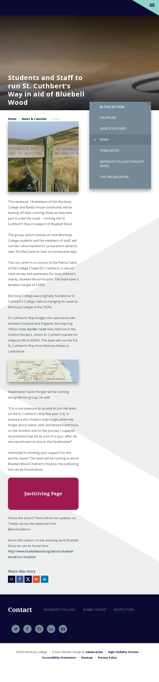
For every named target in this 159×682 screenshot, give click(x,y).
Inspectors (124, 610)
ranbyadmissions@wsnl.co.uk (72, 637)
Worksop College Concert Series (122, 164)
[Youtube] (63, 629)
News (104, 139)
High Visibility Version (123, 652)
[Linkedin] (51, 629)
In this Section (112, 107)
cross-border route (32, 329)
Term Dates (109, 151)
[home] (12, 7)
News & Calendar (34, 119)
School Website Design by (77, 652)
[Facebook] (27, 629)
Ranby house (94, 610)
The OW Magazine (114, 177)
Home (12, 119)
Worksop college (59, 610)
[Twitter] (15, 629)
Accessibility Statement (59, 657)
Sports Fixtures (113, 128)
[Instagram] (39, 629)
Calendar (108, 117)
